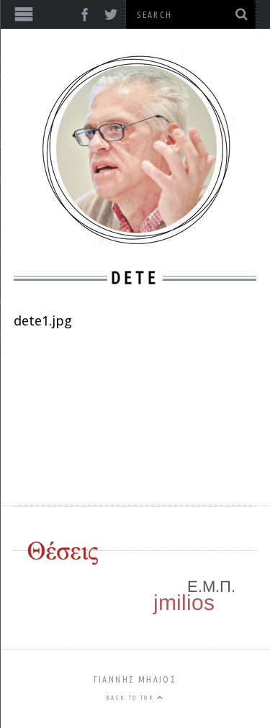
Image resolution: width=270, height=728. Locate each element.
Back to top (131, 697)
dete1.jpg (43, 320)
